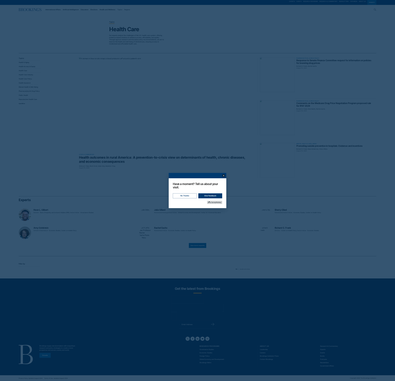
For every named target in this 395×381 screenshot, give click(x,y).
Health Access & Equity (27, 66)
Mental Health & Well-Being (28, 87)
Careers (262, 353)
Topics (119, 10)
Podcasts (323, 359)
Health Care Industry (26, 75)
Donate (372, 2)
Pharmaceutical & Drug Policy (29, 91)
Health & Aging (24, 62)
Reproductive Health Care (28, 99)
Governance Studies (87, 212)
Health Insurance (25, 83)
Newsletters (344, 1)
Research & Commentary (328, 1)
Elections (94, 10)
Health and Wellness (107, 10)
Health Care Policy (25, 79)
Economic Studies (299, 212)
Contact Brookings (266, 359)
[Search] (375, 9)
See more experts (198, 245)
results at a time (245, 269)
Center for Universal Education (211, 212)
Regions (127, 10)
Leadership (264, 349)
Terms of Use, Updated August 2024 (56, 378)
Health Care (23, 71)
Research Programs (310, 1)
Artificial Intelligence (71, 10)
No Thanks (184, 196)
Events (299, 1)
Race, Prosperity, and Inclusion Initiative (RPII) (54, 212)
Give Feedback (210, 196)
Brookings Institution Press (269, 356)
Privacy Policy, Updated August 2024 (30, 378)
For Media (353, 1)
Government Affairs (327, 366)
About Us (362, 1)
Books (322, 356)
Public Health (23, 95)
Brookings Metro (205, 363)
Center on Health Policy (313, 212)
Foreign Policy (205, 356)
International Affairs (53, 10)
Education (84, 10)
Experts (292, 1)
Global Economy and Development (189, 212)
